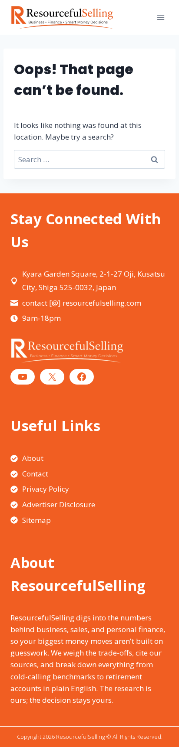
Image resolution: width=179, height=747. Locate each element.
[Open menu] (160, 17)
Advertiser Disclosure (58, 504)
